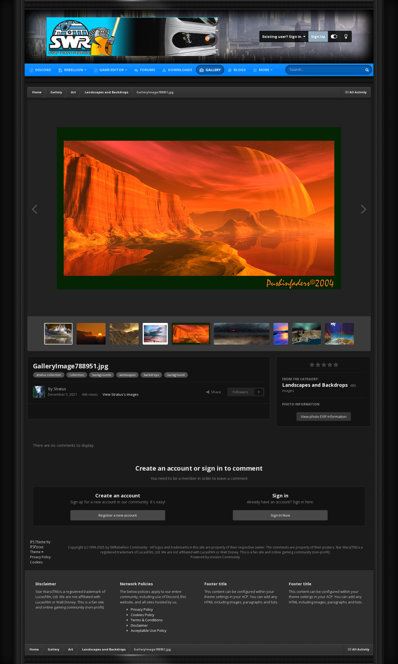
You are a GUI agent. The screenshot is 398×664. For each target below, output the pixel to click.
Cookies (36, 562)
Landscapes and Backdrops (315, 385)
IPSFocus (36, 546)
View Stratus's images (121, 394)
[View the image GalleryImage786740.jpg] (306, 334)
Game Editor (112, 69)
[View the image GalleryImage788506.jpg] (241, 334)
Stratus (60, 388)
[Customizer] (334, 36)
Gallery (213, 69)
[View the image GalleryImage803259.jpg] (58, 334)
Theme (35, 552)
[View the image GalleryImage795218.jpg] (124, 334)
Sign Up (318, 36)
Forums (147, 69)
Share (215, 391)
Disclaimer (139, 625)
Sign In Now (280, 515)
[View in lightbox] (199, 208)
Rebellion (73, 69)
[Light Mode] (345, 36)
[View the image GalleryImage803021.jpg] (91, 334)
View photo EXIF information (324, 416)
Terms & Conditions (147, 619)
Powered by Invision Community (215, 557)
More (264, 69)
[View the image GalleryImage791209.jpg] (155, 334)
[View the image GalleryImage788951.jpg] (191, 334)
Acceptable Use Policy (149, 630)
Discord (42, 69)
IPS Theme (38, 542)
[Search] (367, 70)
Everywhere (346, 69)
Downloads (179, 69)
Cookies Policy (142, 614)
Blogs (239, 69)
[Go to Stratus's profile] (39, 392)
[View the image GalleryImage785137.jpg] (339, 334)
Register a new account (118, 515)
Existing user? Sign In (282, 36)
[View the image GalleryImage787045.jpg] (280, 334)
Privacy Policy (40, 557)
